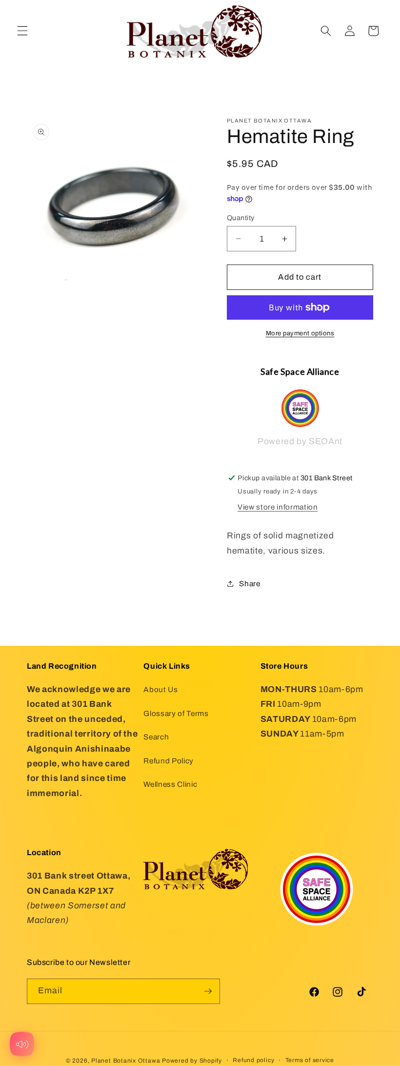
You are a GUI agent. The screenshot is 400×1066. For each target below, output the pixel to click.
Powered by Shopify (192, 1060)
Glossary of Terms (175, 713)
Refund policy (253, 1060)
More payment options (300, 333)
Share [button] (249, 583)
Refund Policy (168, 761)
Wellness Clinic (170, 784)
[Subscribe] (208, 991)
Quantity (241, 218)
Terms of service (309, 1060)
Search (156, 737)
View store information (278, 507)
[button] (22, 30)
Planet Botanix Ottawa (125, 1060)
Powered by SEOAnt (300, 441)
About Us (160, 689)
